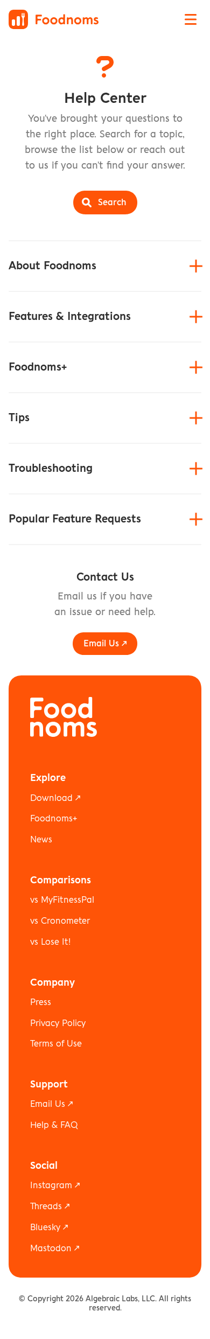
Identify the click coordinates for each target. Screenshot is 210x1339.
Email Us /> (105, 643)
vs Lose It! (50, 942)
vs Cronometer (60, 921)
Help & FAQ (54, 1125)
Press (40, 1002)
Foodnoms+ (53, 819)
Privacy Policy (58, 1023)
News (41, 840)
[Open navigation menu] (190, 19)
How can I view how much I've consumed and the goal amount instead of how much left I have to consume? (103, 503)
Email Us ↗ (51, 1104)
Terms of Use (56, 1044)
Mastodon (51, 1248)
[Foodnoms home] (54, 19)
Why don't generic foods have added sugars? (101, 437)
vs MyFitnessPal (62, 900)
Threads (46, 1206)
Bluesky (45, 1227)
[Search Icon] (105, 202)
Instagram (51, 1185)
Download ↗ (55, 798)
